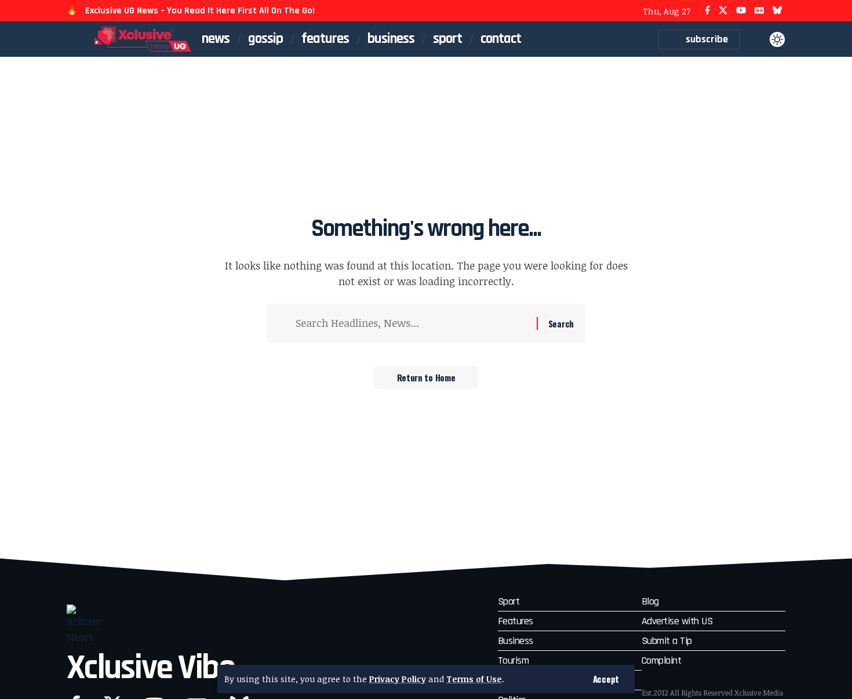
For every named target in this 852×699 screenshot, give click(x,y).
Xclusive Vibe (151, 668)
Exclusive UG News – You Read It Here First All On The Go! (200, 11)
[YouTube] (741, 10)
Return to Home (426, 377)
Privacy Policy (397, 679)
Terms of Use (474, 679)
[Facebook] (707, 10)
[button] (606, 679)
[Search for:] (412, 323)
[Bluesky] (777, 10)
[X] (723, 10)
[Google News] (759, 10)
